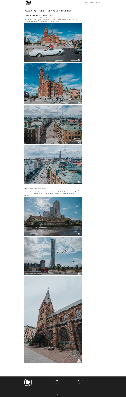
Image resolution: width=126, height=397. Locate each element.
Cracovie (33, 367)
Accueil (86, 2)
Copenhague (27, 193)
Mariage (92, 2)
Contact (97, 2)
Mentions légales (55, 383)
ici (37, 364)
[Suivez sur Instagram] (79, 383)
